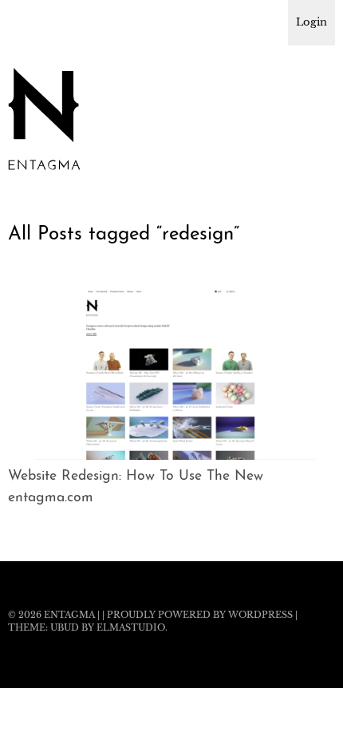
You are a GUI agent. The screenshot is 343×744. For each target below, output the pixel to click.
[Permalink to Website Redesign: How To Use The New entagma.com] (171, 455)
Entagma (69, 614)
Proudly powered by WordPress (200, 614)
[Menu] (28, 20)
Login (311, 22)
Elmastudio (131, 627)
